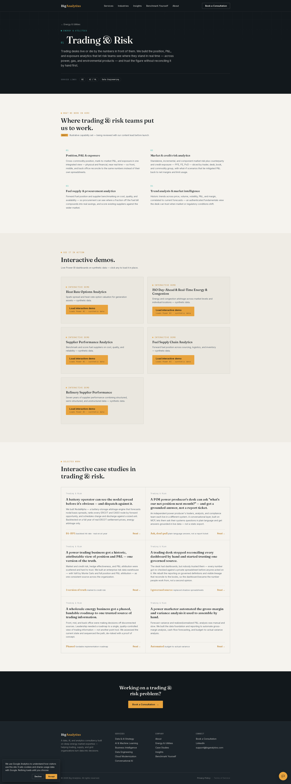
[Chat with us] (283, 776)
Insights (137, 6)
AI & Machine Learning (126, 743)
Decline (38, 776)
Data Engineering (124, 752)
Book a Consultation (216, 6)
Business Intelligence (126, 747)
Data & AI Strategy (124, 739)
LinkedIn (200, 743)
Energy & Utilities (164, 743)
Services (108, 6)
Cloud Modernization (125, 756)
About (176, 6)
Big (71, 6)
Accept (51, 776)
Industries (123, 6)
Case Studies (162, 747)
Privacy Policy (203, 778)
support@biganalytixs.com (209, 747)
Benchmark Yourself (157, 6)
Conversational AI (124, 760)
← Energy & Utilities (70, 24)
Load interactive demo (86, 309)
